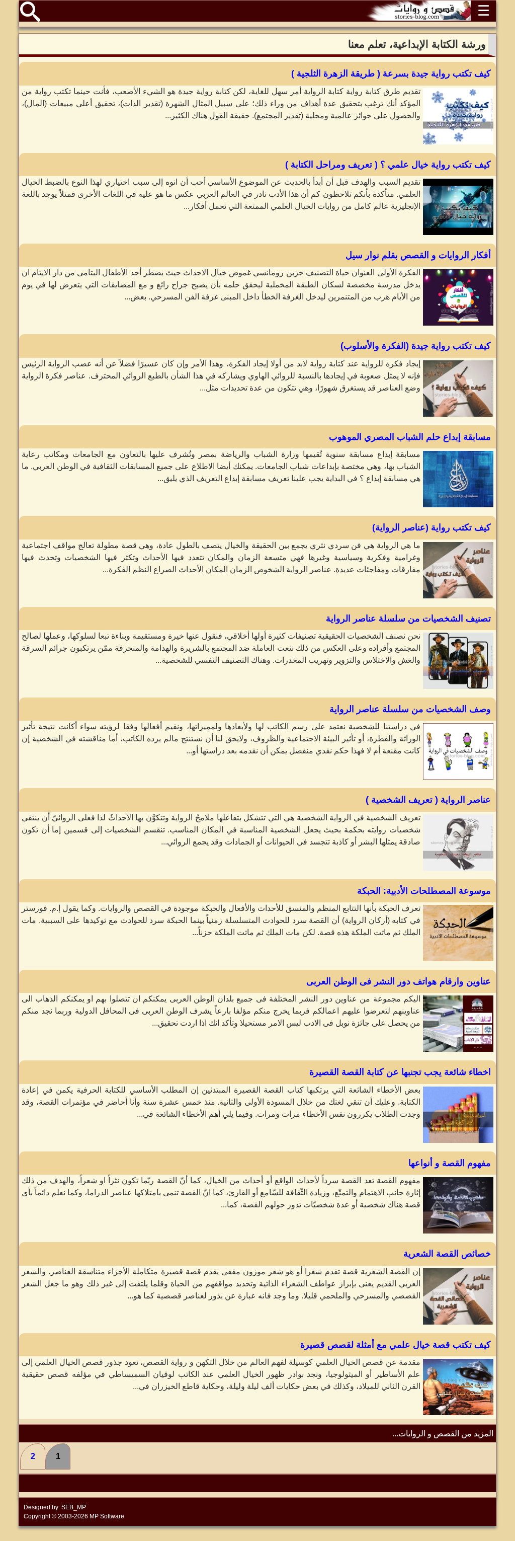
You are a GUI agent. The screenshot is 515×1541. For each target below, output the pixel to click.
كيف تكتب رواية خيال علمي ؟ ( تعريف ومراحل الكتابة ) (388, 165)
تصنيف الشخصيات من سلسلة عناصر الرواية (408, 618)
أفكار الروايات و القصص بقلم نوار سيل (418, 255)
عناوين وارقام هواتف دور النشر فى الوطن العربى (398, 981)
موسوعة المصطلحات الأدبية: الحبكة (424, 891)
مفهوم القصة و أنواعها (449, 1163)
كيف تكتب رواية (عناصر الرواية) (431, 527)
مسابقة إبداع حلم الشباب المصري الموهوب (410, 437)
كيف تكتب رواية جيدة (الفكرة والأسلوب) (415, 346)
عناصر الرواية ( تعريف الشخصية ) (428, 800)
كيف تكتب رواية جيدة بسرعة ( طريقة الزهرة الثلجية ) (391, 73)
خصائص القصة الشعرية (447, 1254)
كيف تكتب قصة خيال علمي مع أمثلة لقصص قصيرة (395, 1345)
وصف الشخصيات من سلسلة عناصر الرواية (410, 709)
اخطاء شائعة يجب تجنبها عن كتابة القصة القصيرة (400, 1072)
